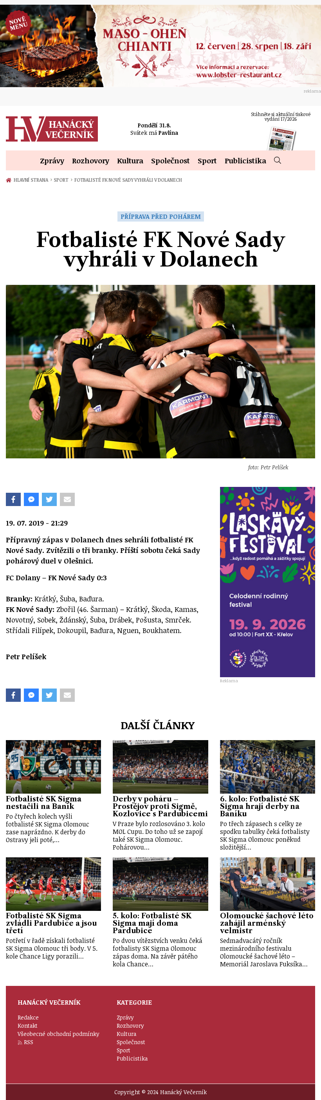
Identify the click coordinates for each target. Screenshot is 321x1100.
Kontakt (28, 1025)
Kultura (130, 160)
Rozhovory (90, 160)
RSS (28, 1042)
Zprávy (52, 160)
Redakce (28, 1017)
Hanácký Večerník (52, 129)
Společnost (170, 160)
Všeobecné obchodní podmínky (58, 1033)
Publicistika (245, 160)
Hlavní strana (32, 180)
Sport (207, 160)
